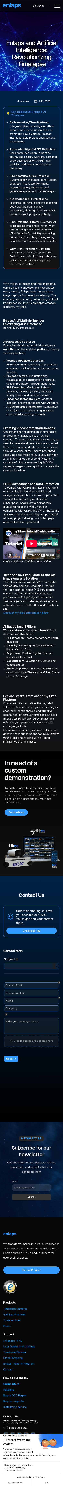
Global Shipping (13, 1358)
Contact (8, 1369)
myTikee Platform (14, 1314)
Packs (7, 1326)
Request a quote (13, 1401)
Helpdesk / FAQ (12, 1340)
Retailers (8, 1389)
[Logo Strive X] (14, 6)
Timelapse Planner (14, 1352)
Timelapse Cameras (15, 1308)
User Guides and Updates (19, 1346)
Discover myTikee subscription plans (26, 612)
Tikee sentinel (11, 1320)
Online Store (11, 1384)
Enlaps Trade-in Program (18, 1363)
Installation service (15, 1406)
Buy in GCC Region (14, 1395)
